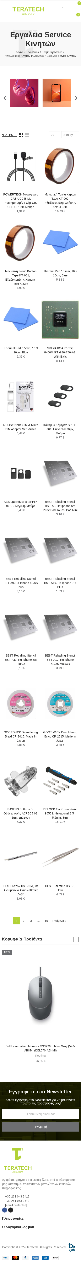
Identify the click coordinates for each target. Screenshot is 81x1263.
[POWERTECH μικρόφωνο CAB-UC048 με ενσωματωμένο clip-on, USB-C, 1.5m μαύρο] (20, 165)
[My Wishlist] (63, 5)
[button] (70, 939)
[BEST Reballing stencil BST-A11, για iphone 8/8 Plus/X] (20, 627)
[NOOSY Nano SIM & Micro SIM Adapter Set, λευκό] (20, 396)
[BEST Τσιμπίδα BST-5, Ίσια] (60, 857)
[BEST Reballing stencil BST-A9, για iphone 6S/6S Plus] (20, 550)
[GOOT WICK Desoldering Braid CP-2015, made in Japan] (20, 704)
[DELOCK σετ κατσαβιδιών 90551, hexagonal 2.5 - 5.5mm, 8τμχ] (60, 780)
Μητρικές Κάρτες (40, 1055)
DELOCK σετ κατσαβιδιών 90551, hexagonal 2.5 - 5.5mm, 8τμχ (60, 813)
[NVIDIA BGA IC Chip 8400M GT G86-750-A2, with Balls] (60, 319)
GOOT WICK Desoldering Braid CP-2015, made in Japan (21, 736)
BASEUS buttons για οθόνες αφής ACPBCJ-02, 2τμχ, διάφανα (21, 813)
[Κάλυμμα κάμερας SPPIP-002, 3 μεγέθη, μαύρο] (20, 473)
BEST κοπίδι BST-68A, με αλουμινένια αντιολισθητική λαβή (21, 890)
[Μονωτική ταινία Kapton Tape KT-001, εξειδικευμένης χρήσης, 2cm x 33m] (20, 242)
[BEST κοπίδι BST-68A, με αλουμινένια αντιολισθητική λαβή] (20, 857)
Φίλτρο (7, 134)
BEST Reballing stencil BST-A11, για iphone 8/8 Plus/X (21, 660)
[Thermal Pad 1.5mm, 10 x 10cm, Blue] (60, 242)
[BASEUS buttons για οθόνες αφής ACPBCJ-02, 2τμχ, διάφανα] (20, 780)
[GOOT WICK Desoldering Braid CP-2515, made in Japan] (60, 704)
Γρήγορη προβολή (29, 166)
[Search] (55, 5)
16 (46, 921)
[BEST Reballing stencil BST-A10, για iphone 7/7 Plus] (60, 550)
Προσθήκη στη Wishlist (29, 158)
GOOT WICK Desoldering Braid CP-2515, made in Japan (60, 736)
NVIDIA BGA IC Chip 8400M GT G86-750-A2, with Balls (60, 352)
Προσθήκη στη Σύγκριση (29, 150)
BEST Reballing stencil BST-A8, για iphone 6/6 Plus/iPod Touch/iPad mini (60, 506)
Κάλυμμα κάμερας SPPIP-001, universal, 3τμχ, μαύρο (60, 429)
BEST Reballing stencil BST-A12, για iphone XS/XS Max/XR (60, 660)
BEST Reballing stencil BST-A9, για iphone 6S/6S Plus (21, 583)
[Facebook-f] (4, 1210)
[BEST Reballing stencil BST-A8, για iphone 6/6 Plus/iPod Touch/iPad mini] (60, 473)
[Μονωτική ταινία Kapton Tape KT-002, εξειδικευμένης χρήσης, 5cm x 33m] (60, 165)
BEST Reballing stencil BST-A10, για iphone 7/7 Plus (60, 583)
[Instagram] (10, 1210)
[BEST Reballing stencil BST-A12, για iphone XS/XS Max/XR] (60, 627)
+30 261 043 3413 (17, 1196)
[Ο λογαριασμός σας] (69, 5)
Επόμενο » (59, 921)
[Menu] (4, 10)
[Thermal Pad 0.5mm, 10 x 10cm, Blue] (20, 319)
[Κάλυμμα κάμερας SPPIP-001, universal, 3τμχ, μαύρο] (60, 396)
